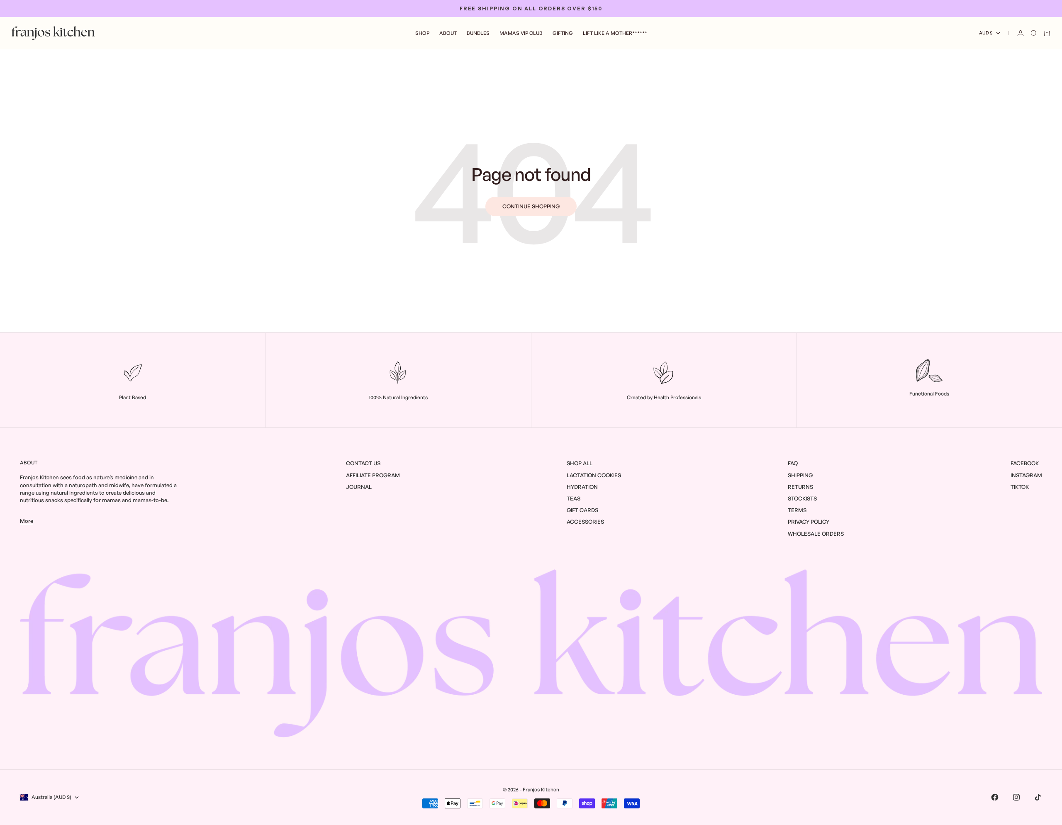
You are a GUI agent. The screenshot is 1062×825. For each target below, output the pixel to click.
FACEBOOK (1025, 463)
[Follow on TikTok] (1038, 797)
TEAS (573, 498)
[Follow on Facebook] (995, 797)
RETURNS (800, 486)
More (26, 520)
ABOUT (448, 33)
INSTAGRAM (1026, 475)
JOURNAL (359, 486)
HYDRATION (582, 486)
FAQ (793, 463)
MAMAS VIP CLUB (521, 33)
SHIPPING (800, 475)
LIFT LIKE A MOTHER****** (615, 33)
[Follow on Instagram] (1016, 797)
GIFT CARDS (582, 510)
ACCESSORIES (585, 521)
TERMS (797, 510)
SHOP (422, 33)
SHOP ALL (579, 463)
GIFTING (563, 33)
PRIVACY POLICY (808, 521)
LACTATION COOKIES (594, 475)
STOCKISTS (802, 498)
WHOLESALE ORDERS (816, 533)
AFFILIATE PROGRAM (373, 475)
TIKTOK (1020, 486)
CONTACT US (363, 463)
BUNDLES (478, 33)
